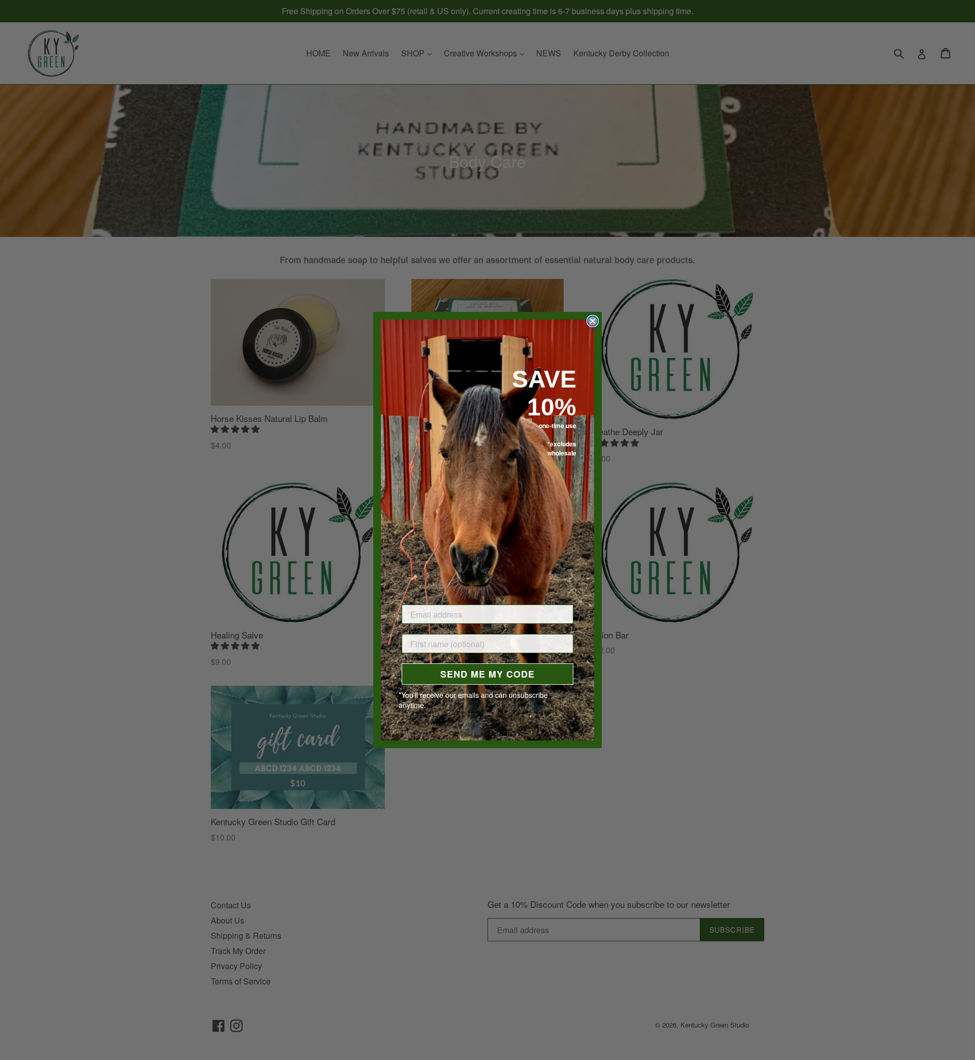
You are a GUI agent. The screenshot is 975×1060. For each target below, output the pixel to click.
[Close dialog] (593, 321)
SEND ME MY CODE (487, 674)
